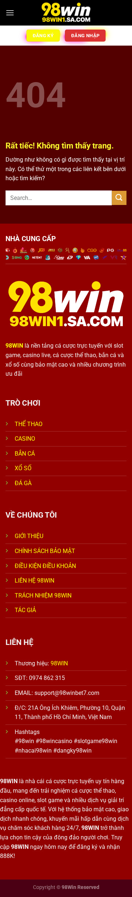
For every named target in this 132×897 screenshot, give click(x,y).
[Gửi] (119, 198)
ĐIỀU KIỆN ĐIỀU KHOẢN (45, 565)
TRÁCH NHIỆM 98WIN (43, 595)
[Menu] (10, 13)
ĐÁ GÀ (23, 483)
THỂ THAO (29, 424)
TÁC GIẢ (26, 610)
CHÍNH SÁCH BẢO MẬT (45, 551)
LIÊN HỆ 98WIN (34, 580)
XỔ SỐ (23, 468)
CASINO (25, 438)
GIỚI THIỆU (29, 536)
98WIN (59, 663)
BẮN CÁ (25, 453)
